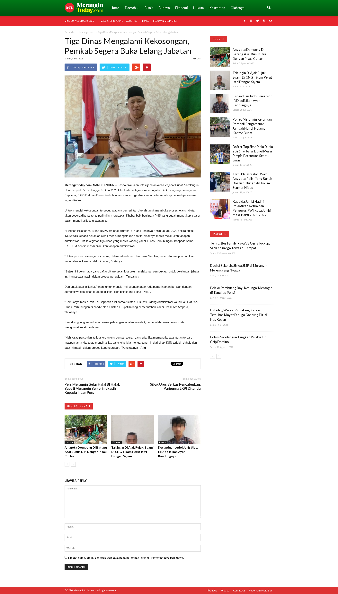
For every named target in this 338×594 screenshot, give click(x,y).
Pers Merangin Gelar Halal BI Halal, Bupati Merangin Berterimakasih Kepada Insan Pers (92, 388)
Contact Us (239, 590)
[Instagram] (251, 21)
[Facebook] (245, 21)
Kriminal (116, 442)
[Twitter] (258, 21)
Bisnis (149, 8)
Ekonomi (181, 8)
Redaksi (145, 20)
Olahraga (238, 8)
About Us (131, 20)
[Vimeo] (264, 21)
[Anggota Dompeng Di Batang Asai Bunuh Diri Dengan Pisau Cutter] (86, 429)
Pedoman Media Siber (165, 20)
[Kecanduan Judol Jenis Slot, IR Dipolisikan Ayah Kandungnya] (179, 429)
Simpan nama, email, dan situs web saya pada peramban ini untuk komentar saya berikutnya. (126, 557)
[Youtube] (270, 21)
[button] (268, 8)
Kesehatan (217, 8)
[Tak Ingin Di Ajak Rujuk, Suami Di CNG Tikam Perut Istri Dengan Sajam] (132, 429)
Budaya (164, 8)
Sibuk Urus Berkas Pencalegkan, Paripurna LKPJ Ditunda (175, 386)
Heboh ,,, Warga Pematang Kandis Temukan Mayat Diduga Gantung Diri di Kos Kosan (239, 315)
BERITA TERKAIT (78, 406)
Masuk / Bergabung (112, 20)
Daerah (130, 8)
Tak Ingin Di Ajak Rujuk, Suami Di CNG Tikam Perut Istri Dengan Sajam (132, 451)
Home (115, 8)
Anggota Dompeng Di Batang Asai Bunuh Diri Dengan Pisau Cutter (86, 451)
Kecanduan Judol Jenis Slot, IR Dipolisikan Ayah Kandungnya (178, 451)
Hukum (198, 8)
